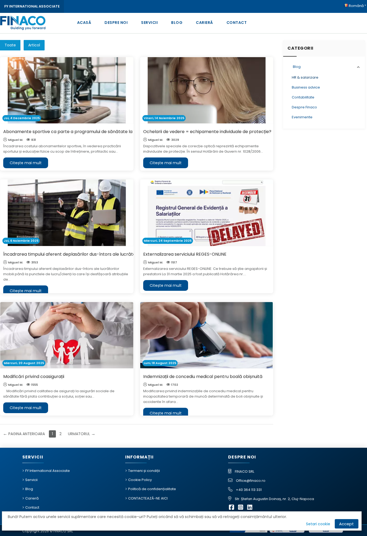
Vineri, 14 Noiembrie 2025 (164, 118)
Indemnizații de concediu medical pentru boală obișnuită (202, 376)
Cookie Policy (140, 479)
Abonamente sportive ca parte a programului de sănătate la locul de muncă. (85, 132)
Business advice (306, 87)
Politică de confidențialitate (152, 488)
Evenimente (302, 117)
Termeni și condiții (144, 470)
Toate (10, 45)
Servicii (149, 22)
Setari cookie (318, 524)
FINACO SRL (244, 471)
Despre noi (116, 22)
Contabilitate (303, 97)
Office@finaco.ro (250, 480)
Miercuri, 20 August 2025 (24, 363)
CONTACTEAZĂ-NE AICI (148, 498)
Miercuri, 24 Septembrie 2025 (168, 240)
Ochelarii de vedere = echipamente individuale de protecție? (207, 132)
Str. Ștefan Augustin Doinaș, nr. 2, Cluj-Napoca (274, 498)
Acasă (84, 22)
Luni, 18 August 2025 (160, 363)
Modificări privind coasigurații (33, 376)
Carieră (204, 22)
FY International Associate (32, 6)
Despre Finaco (304, 107)
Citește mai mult (26, 163)
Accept (346, 524)
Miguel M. (15, 140)
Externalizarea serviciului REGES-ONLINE (184, 254)
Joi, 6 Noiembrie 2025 (21, 240)
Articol (34, 45)
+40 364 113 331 (249, 489)
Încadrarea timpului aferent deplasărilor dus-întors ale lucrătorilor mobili (80, 254)
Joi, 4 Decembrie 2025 (22, 118)
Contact (236, 22)
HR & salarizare (305, 77)
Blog (176, 22)
